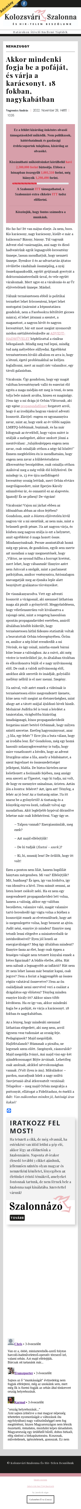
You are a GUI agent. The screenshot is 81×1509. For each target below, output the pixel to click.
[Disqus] (40, 1281)
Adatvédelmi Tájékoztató (40, 1486)
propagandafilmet (34, 406)
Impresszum (40, 1479)
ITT (37, 189)
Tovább (17, 1218)
